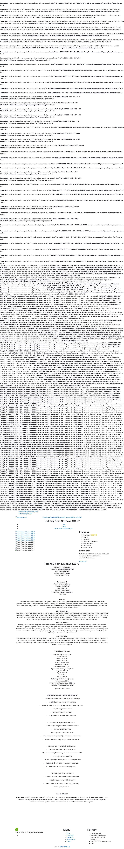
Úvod (44, 517)
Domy (48, 517)
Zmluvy (74, 517)
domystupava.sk (65, 846)
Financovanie (68, 517)
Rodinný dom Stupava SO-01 (63, 528)
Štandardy (60, 517)
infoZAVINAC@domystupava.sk (29, 512)
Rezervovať (83, 561)
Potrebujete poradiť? (25, 514)
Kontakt (79, 517)
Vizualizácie (53, 517)
